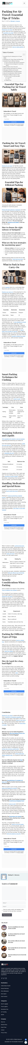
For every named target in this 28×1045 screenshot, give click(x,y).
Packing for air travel (7, 29)
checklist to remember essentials (13, 717)
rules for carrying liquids (18, 824)
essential (7, 287)
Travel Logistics (4, 1006)
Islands (2, 1014)
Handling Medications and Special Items (13, 71)
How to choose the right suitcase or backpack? (15, 62)
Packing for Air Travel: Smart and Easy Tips (13, 59)
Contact (2, 1029)
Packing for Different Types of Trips (12, 74)
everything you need (8, 32)
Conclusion (9, 77)
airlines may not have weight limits (10, 749)
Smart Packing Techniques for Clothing (12, 68)
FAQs (8, 78)
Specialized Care (4, 1009)
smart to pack (17, 399)
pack (16, 672)
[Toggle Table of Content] (23, 54)
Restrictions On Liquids (15, 816)
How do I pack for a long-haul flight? (13, 76)
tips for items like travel (12, 491)
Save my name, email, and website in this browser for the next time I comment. (13, 910)
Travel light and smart (17, 259)
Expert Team (3, 1027)
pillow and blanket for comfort (9, 788)
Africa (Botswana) (5, 991)
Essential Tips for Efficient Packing (11, 61)
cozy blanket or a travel (20, 322)
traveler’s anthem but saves (18, 336)
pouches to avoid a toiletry (11, 476)
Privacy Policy (4, 1032)
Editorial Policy (4, 1024)
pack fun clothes (9, 651)
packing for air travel (7, 596)
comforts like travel (19, 545)
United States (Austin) (5, 985)
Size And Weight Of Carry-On (17, 733)
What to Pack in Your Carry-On (11, 66)
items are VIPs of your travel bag (16, 572)
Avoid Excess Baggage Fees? (16, 800)
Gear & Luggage (4, 1003)
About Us (3, 1021)
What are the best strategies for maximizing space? (14, 64)
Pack (21, 760)
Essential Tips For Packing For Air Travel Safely (13, 57)
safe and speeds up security (14, 833)
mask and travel (10, 553)
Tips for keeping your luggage (9, 590)
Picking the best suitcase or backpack (11, 209)
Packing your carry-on (7, 292)
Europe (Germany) (5, 988)
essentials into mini (9, 453)
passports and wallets (13, 222)
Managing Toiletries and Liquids (11, 70)
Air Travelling (4, 1011)
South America (4, 996)
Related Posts (8, 80)
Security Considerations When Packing (12, 73)
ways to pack (12, 804)
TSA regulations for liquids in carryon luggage (13, 439)
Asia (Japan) (3, 993)
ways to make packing (17, 47)
